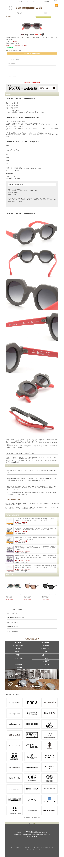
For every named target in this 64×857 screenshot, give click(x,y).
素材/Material (46, 648)
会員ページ (46, 664)
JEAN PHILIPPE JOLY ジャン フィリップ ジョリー (47, 17)
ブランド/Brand (19, 645)
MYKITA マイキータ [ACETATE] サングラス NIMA (32, 594)
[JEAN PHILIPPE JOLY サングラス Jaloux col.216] (32, 32)
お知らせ (19, 642)
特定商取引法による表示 (32, 639)
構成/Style (19, 648)
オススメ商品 (18, 658)
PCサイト (56, 0)
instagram (19, 667)
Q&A (46, 658)
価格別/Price (19, 655)
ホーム (26, 638)
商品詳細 (8, 94)
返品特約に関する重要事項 (14, 50)
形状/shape (46, 645)
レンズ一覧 (46, 642)
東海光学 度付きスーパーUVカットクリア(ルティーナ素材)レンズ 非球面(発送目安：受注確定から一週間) (35, 548)
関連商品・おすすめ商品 (12, 515)
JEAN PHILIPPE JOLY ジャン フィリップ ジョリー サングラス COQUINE (14, 594)
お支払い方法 (18, 664)
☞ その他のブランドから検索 (32, 817)
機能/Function (19, 651)
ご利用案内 (46, 661)
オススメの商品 (10, 574)
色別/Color (46, 651)
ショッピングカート (56, 5)
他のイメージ (9, 465)
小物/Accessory (46, 655)
